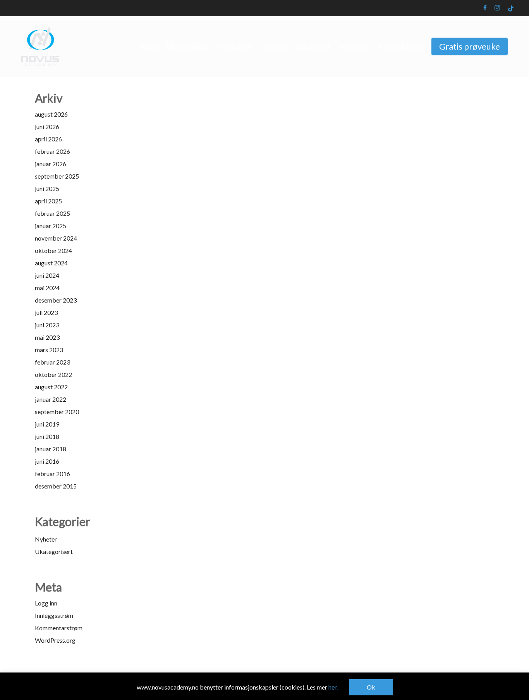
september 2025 (57, 176)
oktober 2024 (53, 250)
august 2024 (51, 263)
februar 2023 (52, 362)
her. (333, 687)
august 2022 (51, 386)
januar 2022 (50, 399)
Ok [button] (371, 687)
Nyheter (46, 539)
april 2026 (48, 139)
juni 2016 (47, 461)
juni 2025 (47, 188)
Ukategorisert (54, 551)
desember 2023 (56, 300)
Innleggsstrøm (54, 615)
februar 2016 (52, 473)
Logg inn (46, 603)
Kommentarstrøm (58, 627)
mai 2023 (47, 337)
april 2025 (48, 201)
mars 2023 (49, 349)
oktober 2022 (53, 374)
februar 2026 (52, 151)
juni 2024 (47, 275)
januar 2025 (50, 225)
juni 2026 (47, 126)
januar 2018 (50, 448)
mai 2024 (47, 287)
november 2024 (56, 238)
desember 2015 (56, 486)
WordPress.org (55, 640)
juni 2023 (47, 325)
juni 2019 (47, 424)
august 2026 (51, 114)
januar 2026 (50, 163)
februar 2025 (52, 213)
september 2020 (57, 411)
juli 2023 (46, 312)
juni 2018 (47, 436)
